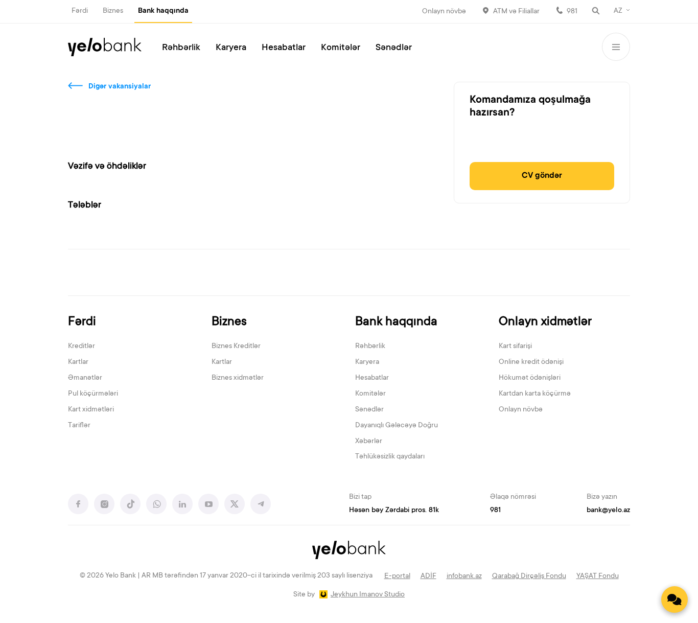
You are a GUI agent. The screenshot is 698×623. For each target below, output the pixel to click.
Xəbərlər (368, 441)
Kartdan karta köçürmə (535, 394)
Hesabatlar (284, 48)
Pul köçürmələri (93, 394)
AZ (618, 11)
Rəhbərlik (181, 48)
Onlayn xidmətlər (545, 322)
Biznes (113, 11)
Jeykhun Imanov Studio (368, 595)
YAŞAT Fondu (597, 576)
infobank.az (464, 576)
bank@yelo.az (608, 510)
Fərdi (80, 11)
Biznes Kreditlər (236, 346)
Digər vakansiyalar (119, 87)
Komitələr (340, 48)
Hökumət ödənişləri (530, 378)
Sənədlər (394, 48)
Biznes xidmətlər (238, 378)
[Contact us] (674, 599)
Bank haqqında (163, 11)
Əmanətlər (85, 378)
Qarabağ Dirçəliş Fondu (529, 576)
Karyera (231, 48)
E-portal (397, 576)
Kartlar (78, 362)
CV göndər (542, 175)
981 (572, 12)
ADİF (428, 576)
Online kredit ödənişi (531, 362)
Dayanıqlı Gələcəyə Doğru (396, 426)
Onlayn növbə (444, 12)
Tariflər (79, 426)
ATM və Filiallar (516, 12)
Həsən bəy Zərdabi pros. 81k (394, 510)
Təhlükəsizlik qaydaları (390, 457)
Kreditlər (81, 346)
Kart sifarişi (515, 346)
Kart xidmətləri (91, 410)
